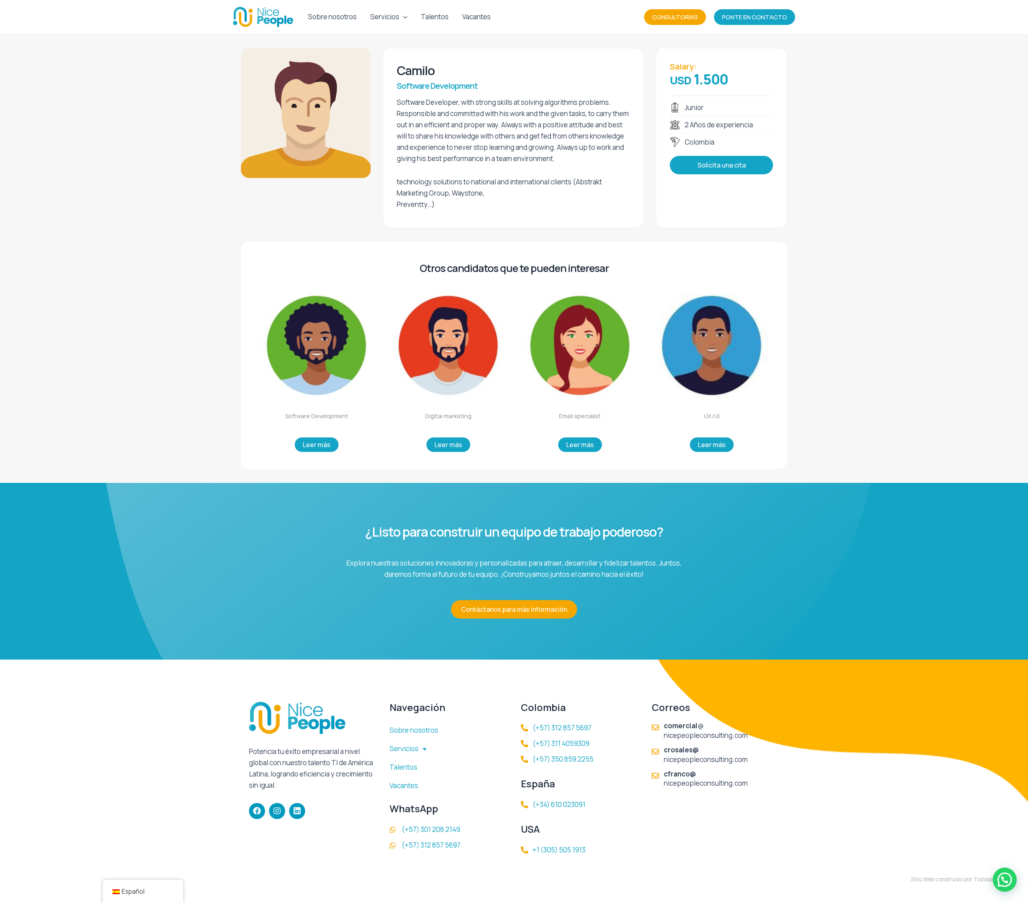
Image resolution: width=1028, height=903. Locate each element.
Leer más (316, 444)
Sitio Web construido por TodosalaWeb (959, 879)
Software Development (437, 85)
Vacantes (476, 16)
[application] (403, 17)
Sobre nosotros (332, 16)
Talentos (435, 16)
